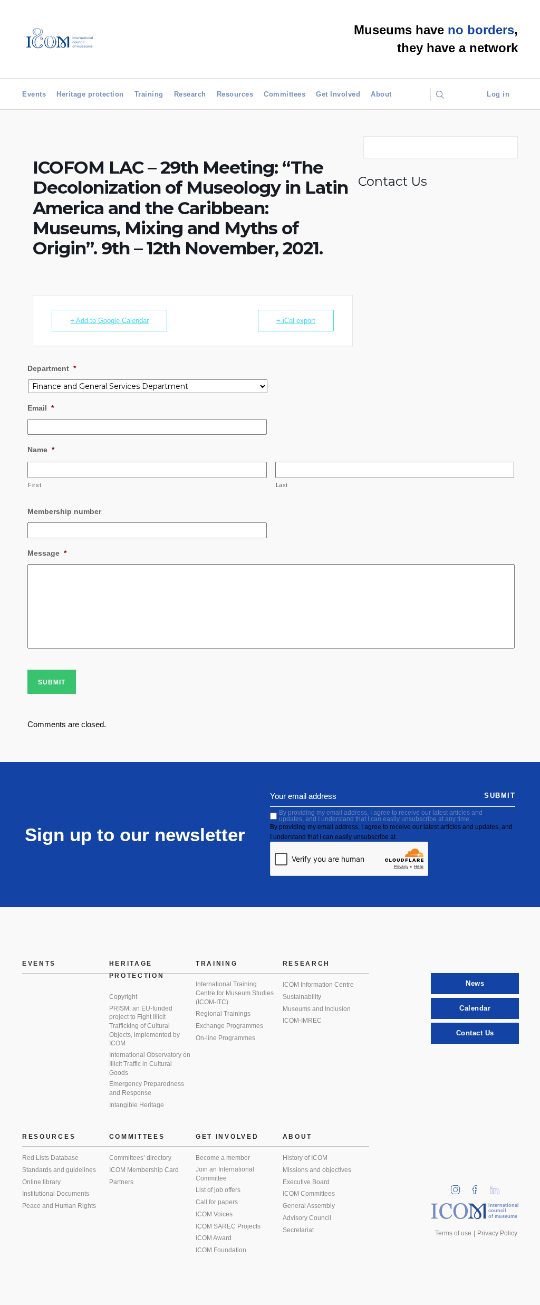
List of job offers (218, 1190)
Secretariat (298, 1230)
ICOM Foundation (221, 1250)
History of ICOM (305, 1157)
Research (190, 94)
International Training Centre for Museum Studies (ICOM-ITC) (235, 992)
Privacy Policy (497, 1233)
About (381, 94)
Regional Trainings (223, 1013)
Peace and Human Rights (59, 1205)
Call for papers (217, 1202)
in (458, 1186)
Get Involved (338, 94)
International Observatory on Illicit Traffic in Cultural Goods (149, 1063)
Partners (121, 1182)
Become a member (223, 1157)
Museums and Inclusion (317, 1009)
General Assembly (309, 1205)
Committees (284, 94)
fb (478, 1186)
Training (148, 94)
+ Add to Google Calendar (109, 321)
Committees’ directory (140, 1157)
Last (282, 485)
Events (34, 94)
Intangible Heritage (136, 1105)
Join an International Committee (225, 1174)
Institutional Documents (55, 1193)
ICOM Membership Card (144, 1170)
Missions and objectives (317, 1170)
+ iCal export (295, 321)
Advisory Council (307, 1218)
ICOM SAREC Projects (228, 1226)
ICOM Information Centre (318, 984)
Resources (235, 94)
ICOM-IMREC (302, 1020)
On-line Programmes (225, 1038)
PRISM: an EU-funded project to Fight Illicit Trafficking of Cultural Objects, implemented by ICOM (144, 1026)
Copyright (123, 997)
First (34, 485)
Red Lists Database (50, 1157)
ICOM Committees (309, 1193)
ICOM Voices (214, 1214)
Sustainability (302, 997)
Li (498, 1186)
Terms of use (453, 1233)
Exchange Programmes (229, 1026)
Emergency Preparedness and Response (146, 1088)
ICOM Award (214, 1238)
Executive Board (306, 1182)
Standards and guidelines (59, 1170)
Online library (41, 1182)
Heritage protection (90, 94)
